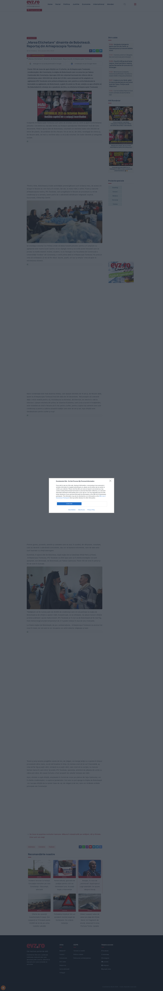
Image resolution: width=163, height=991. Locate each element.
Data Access (81, 509)
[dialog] (81, 495)
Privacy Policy (91, 509)
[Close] (110, 481)
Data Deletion (72, 509)
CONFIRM (69, 503)
